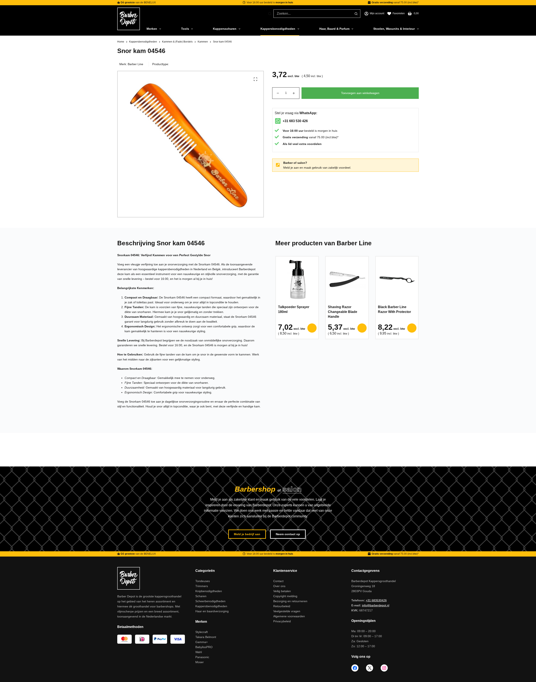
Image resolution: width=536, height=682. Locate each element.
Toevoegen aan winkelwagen (360, 93)
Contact (278, 581)
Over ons (279, 586)
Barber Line (135, 64)
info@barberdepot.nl (375, 605)
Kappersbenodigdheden (277, 28)
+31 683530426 (376, 600)
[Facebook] (354, 667)
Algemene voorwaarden (289, 616)
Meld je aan (291, 167)
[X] (369, 667)
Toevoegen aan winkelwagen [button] (312, 328)
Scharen (200, 596)
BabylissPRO (204, 647)
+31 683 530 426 (295, 121)
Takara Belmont (205, 637)
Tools (185, 28)
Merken (152, 28)
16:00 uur (296, 130)
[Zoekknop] (356, 13)
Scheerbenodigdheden (210, 601)
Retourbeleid (281, 606)
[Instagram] (384, 667)
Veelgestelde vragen (286, 611)
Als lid (287, 144)
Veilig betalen (282, 591)
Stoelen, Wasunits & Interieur (394, 28)
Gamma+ (201, 642)
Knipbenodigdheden (208, 591)
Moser (199, 662)
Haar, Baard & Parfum (334, 28)
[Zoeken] (269, 13)
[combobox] (313, 13)
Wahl (198, 652)
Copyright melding (285, 596)
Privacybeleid (282, 621)
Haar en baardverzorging (212, 611)
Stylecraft (201, 632)
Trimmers (201, 586)
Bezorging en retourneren (290, 601)
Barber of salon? (295, 162)
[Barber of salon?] (278, 165)
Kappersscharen (224, 28)
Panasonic (202, 657)
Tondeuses (202, 581)
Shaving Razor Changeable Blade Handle (342, 311)
